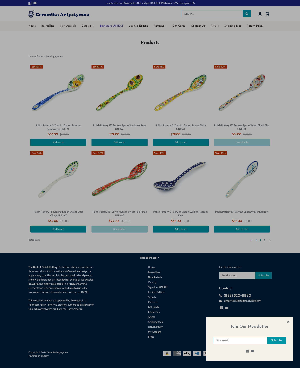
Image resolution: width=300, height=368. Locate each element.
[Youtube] (252, 351)
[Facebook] (247, 351)
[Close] (288, 322)
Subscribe (276, 340)
